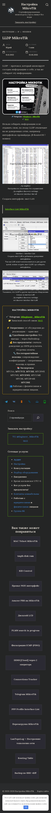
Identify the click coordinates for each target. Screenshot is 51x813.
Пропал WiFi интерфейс (25, 585)
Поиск (11, 410)
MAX (27, 119)
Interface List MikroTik (17, 209)
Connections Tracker (25, 679)
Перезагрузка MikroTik (25, 724)
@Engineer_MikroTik (31, 117)
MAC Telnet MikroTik (25, 541)
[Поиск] (38, 417)
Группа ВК (19, 511)
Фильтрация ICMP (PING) (25, 645)
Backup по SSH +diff (25, 773)
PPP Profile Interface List (25, 709)
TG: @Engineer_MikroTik (26, 436)
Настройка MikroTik (29, 6)
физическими (21, 506)
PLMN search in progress (25, 630)
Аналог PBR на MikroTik (25, 600)
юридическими (22, 502)
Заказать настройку (25, 22)
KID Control (25, 570)
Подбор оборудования (26, 472)
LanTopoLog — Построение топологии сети (25, 741)
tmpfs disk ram (25, 555)
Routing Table (25, 758)
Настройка (19, 464)
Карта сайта (43, 791)
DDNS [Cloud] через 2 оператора (25, 662)
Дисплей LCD (25, 615)
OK (26, 807)
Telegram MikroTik (25, 694)
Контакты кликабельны (26, 494)
